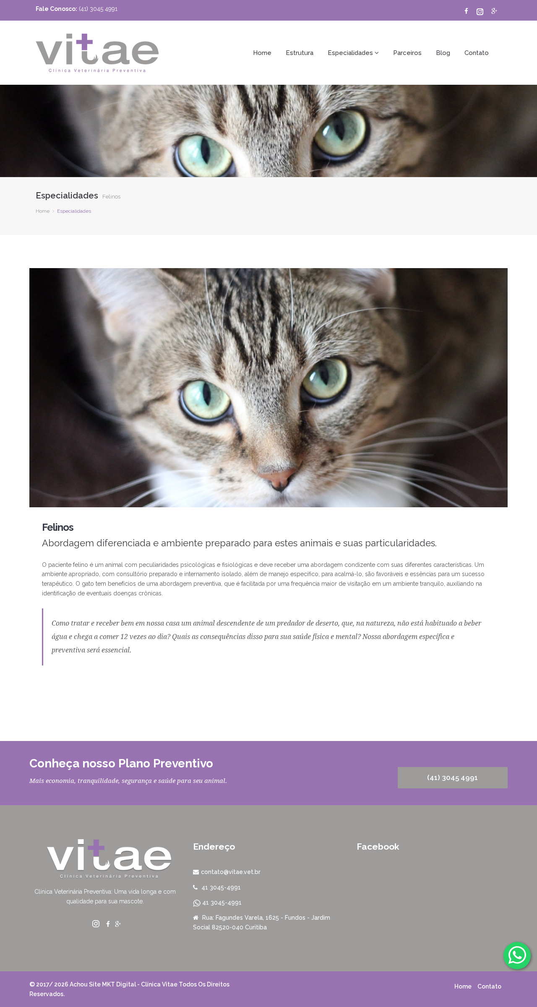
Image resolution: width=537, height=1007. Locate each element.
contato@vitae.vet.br (231, 872)
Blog (443, 53)
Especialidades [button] (351, 53)
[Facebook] (464, 11)
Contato (476, 53)
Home (262, 53)
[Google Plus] (494, 11)
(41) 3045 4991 (452, 777)
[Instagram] (477, 11)
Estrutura (299, 53)
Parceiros (407, 53)
